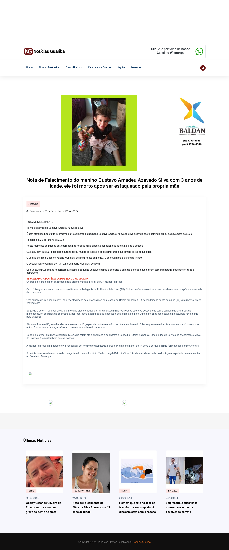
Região (121, 67)
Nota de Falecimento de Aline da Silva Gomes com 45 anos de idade (91, 507)
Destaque (136, 67)
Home (29, 67)
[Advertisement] (93, 22)
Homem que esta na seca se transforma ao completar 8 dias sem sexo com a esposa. (138, 507)
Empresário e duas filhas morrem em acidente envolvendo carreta (181, 507)
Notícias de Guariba (49, 67)
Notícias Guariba (142, 541)
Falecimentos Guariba (99, 67)
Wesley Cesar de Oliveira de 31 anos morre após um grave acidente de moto (43, 507)
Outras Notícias (74, 67)
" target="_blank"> (38, 402)
